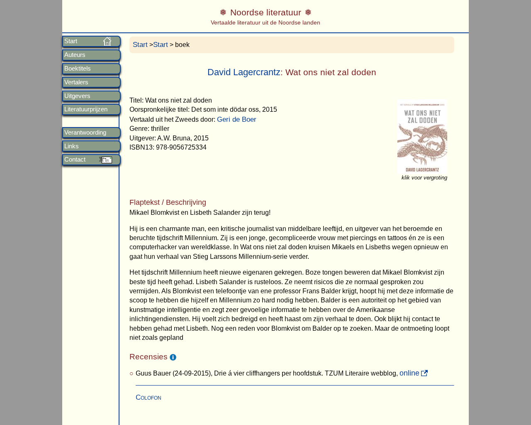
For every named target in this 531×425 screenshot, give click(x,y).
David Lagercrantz (243, 72)
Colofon (148, 397)
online (409, 373)
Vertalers (76, 82)
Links (71, 146)
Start (70, 41)
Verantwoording (85, 132)
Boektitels (77, 68)
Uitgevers (77, 96)
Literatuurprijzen (85, 109)
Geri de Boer (236, 119)
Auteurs (74, 55)
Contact (74, 159)
